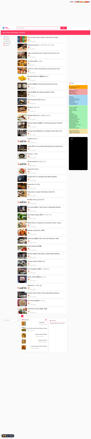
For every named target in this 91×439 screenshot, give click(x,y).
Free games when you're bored (74, 86)
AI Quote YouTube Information (74, 132)
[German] (78, 1)
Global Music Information (73, 120)
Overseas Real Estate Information (75, 124)
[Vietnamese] (87, 1)
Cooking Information (72, 125)
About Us (51, 322)
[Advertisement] (45, 14)
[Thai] (89, 1)
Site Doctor (71, 96)
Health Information (72, 126)
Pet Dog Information (72, 123)
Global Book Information (73, 118)
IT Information (71, 113)
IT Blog (70, 111)
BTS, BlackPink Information (74, 121)
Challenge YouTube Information (74, 131)
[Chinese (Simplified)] (85, 1)
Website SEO (71, 102)
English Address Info (72, 114)
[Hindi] (83, 1)
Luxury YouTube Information (74, 130)
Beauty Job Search (72, 92)
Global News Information (73, 115)
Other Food (7, 45)
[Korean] (70, 1)
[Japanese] (74, 1)
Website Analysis (72, 101)
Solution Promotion (72, 91)
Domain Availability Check (73, 103)
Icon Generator (71, 97)
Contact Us (56, 322)
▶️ (3, 435)
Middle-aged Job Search (73, 90)
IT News (70, 112)
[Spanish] (82, 1)
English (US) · (53, 320)
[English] (72, 1)
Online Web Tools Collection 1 (74, 98)
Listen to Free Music (72, 109)
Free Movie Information (73, 110)
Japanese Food (8, 43)
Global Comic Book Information (74, 119)
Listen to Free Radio (72, 108)
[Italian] (80, 1)
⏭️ (5, 435)
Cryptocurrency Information (74, 122)
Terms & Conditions (61, 322)
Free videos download (73, 104)
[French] (76, 1)
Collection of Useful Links (73, 107)
